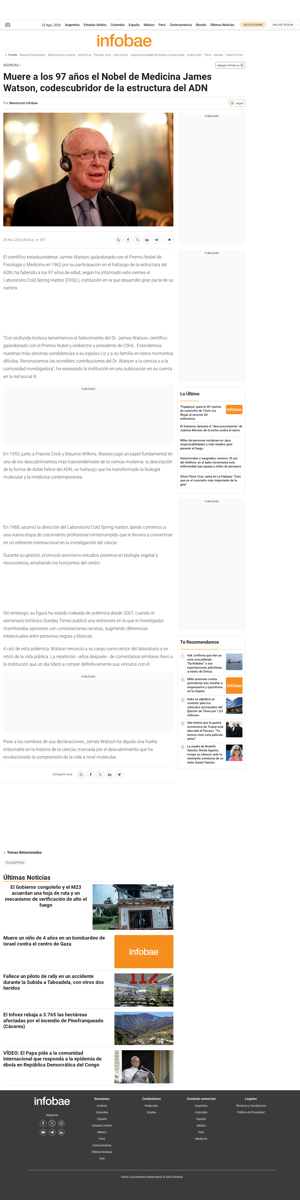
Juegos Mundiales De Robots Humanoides (157, 55)
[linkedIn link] (61, 1132)
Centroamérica (181, 25)
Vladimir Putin (234, 55)
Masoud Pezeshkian (32, 55)
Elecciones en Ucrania (61, 55)
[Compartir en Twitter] (137, 240)
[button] (8, 25)
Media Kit (201, 1138)
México (149, 25)
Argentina (72, 25)
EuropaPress (15, 862)
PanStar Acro (102, 55)
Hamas (218, 55)
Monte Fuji (84, 55)
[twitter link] (52, 1123)
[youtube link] (43, 1132)
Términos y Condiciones (251, 1105)
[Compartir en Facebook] (128, 240)
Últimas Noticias (222, 25)
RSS (102, 1158)
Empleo (151, 1112)
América (102, 1105)
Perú (162, 25)
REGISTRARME (253, 24)
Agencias (11, 65)
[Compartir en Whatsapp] (118, 240)
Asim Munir (120, 55)
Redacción (151, 1105)
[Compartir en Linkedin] (147, 240)
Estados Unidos (95, 25)
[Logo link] (124, 40)
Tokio (207, 55)
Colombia (118, 25)
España (134, 25)
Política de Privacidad (251, 1112)
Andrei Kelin (194, 55)
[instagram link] (61, 1123)
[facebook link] (43, 1123)
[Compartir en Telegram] (156, 240)
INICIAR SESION (283, 24)
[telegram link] (52, 1132)
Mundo (201, 25)
